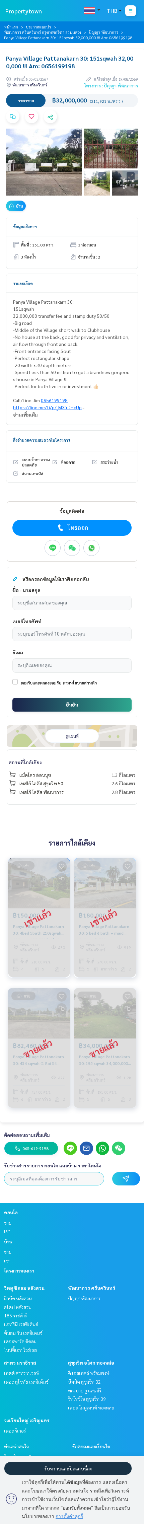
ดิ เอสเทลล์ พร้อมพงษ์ (88, 1373)
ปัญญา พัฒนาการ (103, 32)
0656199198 (54, 400)
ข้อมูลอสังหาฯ (25, 226)
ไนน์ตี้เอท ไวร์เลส (20, 1350)
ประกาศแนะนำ (38, 26)
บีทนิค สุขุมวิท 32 (84, 1382)
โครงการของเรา (19, 1270)
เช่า (7, 1231)
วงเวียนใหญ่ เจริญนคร (27, 1420)
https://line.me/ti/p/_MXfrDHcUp (47, 407)
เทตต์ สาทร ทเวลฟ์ (22, 1373)
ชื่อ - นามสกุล (26, 590)
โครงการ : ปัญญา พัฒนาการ (111, 85)
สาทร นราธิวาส (20, 1363)
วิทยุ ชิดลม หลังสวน (24, 1288)
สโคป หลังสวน (17, 1307)
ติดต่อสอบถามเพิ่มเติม (27, 1135)
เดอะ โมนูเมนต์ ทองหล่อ (91, 1407)
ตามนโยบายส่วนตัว (80, 682)
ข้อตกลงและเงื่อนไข (91, 1446)
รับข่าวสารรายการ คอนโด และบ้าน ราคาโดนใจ (52, 1165)
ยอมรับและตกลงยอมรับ (40, 682)
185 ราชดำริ (15, 1315)
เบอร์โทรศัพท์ (27, 621)
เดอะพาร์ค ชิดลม (20, 1341)
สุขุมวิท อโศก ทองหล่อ (91, 1363)
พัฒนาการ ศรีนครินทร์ (91, 1288)
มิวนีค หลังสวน (18, 1298)
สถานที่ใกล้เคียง (25, 762)
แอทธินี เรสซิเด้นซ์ (21, 1324)
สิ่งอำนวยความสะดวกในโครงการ (41, 440)
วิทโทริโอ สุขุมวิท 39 (87, 1399)
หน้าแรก (11, 26)
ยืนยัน (72, 705)
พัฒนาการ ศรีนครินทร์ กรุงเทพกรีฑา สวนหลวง (42, 32)
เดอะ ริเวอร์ (15, 1431)
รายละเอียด (23, 283)
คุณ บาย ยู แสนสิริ (84, 1390)
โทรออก (78, 527)
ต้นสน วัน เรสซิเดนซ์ (23, 1333)
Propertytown (23, 11)
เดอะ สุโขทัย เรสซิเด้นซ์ (26, 1382)
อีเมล (17, 652)
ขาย (7, 1223)
